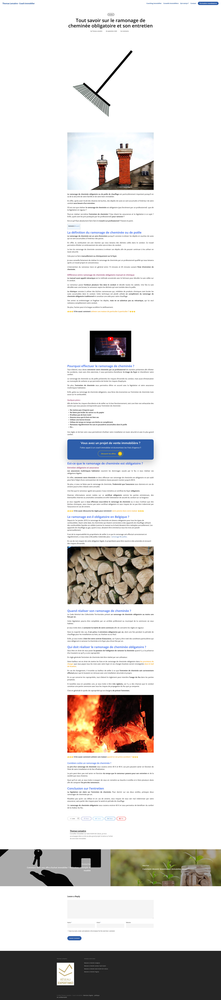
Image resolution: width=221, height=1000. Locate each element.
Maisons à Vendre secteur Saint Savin (95, 966)
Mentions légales (88, 995)
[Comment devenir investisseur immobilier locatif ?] (165, 867)
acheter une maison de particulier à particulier (109, 311)
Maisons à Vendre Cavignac (92, 963)
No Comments (125, 31)
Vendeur (110, 14)
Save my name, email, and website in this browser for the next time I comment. (92, 931)
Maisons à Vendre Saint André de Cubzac (96, 969)
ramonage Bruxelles (119, 537)
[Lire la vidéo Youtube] (110, 339)
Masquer (77, 226)
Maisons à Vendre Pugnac (91, 972)
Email (99, 922)
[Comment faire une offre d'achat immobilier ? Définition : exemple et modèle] (55, 867)
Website (128, 922)
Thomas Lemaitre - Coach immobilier (18, 3)
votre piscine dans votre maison (124, 511)
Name (69, 922)
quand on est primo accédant (118, 757)
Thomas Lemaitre (97, 31)
